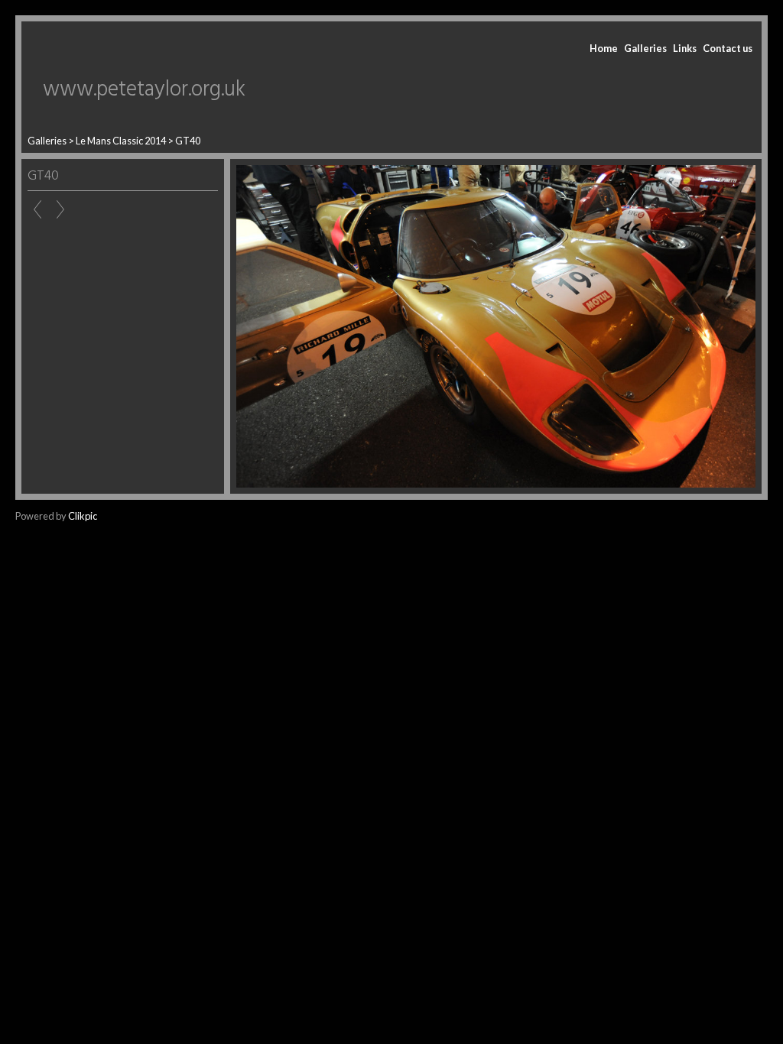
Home (604, 48)
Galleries (645, 48)
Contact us (727, 48)
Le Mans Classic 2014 (121, 141)
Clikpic (82, 516)
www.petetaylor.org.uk (144, 90)
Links (685, 48)
